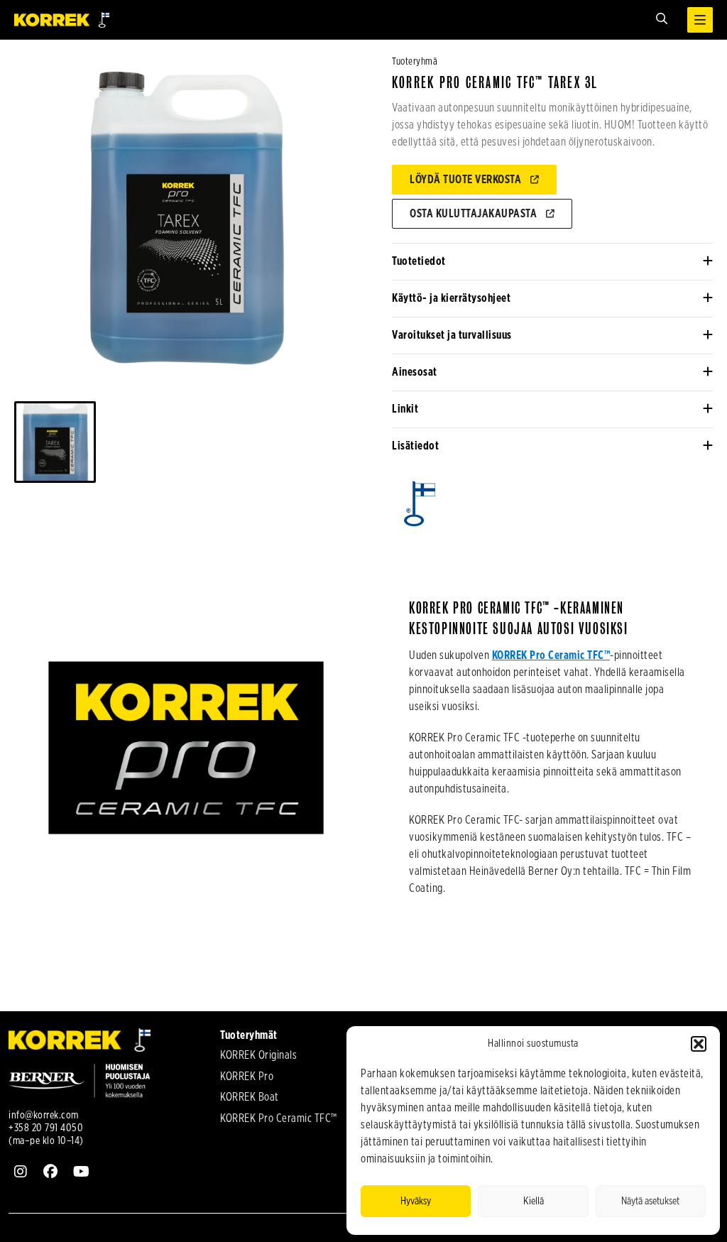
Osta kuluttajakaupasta (473, 213)
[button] (699, 1044)
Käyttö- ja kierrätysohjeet (451, 298)
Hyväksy (415, 1201)
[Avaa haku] (661, 19)
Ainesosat (414, 372)
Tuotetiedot (419, 261)
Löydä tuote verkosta (465, 179)
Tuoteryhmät (249, 1035)
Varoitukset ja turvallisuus (452, 335)
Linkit (405, 409)
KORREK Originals (258, 1055)
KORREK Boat (249, 1097)
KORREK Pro (246, 1076)
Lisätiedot (415, 446)
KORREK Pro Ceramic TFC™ (551, 655)
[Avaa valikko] (700, 20)
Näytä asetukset (650, 1201)
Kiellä (533, 1201)
